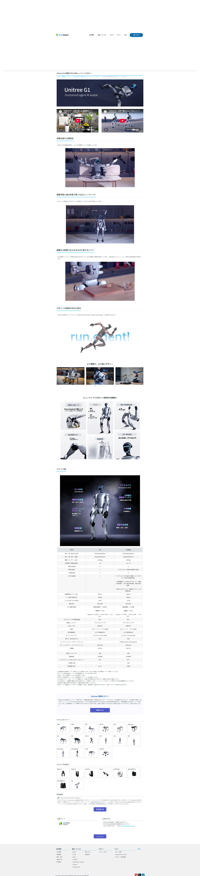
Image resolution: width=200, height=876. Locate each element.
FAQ (125, 35)
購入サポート (88, 852)
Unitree (74, 854)
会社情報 (91, 35)
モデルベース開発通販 (120, 857)
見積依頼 (87, 854)
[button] (58, 376)
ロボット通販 (118, 852)
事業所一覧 (59, 859)
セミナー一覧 (102, 852)
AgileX (74, 857)
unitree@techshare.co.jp (128, 826)
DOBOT (74, 852)
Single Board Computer (78, 862)
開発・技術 (59, 857)
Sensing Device (76, 867)
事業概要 (59, 854)
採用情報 (59, 862)
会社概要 (59, 852)
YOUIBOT (74, 859)
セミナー (112, 35)
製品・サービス (102, 35)
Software (74, 864)
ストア (118, 35)
